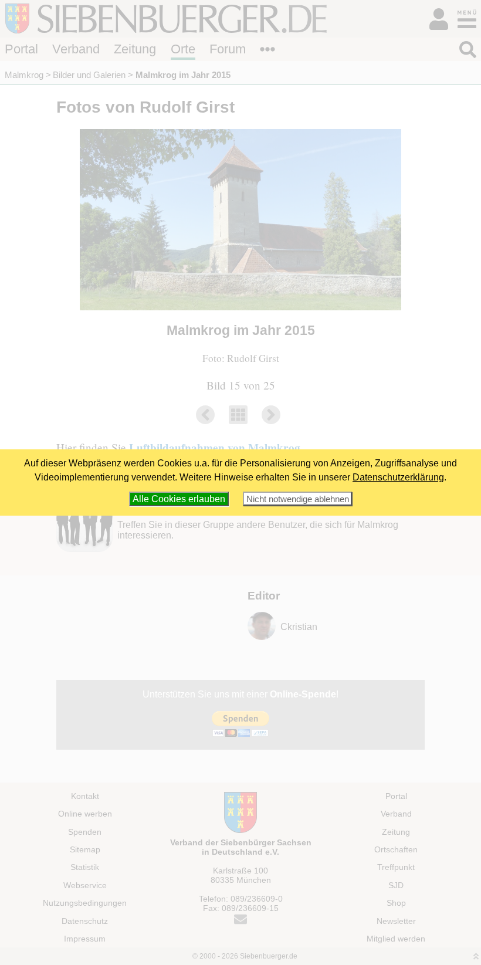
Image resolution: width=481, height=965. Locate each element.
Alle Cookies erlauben (179, 499)
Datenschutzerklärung (398, 477)
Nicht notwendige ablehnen (297, 499)
